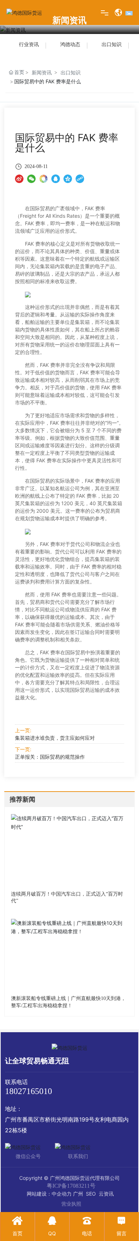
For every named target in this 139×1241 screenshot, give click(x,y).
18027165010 (28, 1091)
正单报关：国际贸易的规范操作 (50, 757)
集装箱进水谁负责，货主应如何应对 (55, 738)
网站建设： (39, 1194)
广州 (78, 1194)
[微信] (31, 178)
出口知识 (71, 72)
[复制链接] (80, 178)
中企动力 (62, 1194)
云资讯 (106, 1194)
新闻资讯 (42, 72)
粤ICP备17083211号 (71, 1186)
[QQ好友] (55, 178)
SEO (91, 1194)
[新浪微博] (19, 178)
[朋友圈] (43, 178)
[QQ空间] (67, 178)
